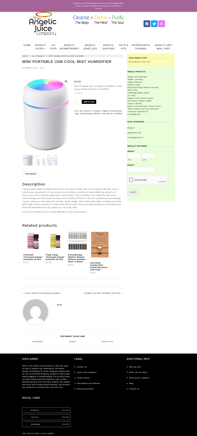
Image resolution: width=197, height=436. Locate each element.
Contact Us (82, 367)
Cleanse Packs (133, 85)
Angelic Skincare (108, 47)
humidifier (118, 113)
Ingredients (132, 133)
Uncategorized (133, 114)
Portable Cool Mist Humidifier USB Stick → (103, 293)
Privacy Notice (83, 378)
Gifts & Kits (123, 47)
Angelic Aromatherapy (69, 47)
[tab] (30, 173)
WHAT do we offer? (138, 372)
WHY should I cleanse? (139, 378)
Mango (72, 341)
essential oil (107, 113)
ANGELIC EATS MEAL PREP (163, 47)
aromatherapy (86, 113)
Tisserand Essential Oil (137, 111)
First (129, 160)
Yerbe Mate (107, 341)
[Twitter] (154, 23)
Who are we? (135, 367)
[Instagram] (161, 23)
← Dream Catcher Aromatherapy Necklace (41, 293)
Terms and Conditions (86, 372)
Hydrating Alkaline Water (138, 93)
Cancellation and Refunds (88, 383)
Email (131, 165)
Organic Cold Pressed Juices (140, 98)
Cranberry (37, 341)
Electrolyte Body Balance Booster (143, 87)
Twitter (34, 417)
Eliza (42, 68)
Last (144, 160)
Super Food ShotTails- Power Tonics (144, 106)
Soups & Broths (134, 103)
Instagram (35, 424)
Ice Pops (131, 95)
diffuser (97, 113)
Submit (133, 192)
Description (30, 174)
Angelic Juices (40, 47)
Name (131, 151)
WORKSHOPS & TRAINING (141, 47)
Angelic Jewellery (90, 47)
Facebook (35, 410)
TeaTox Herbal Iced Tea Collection (143, 109)
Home (27, 45)
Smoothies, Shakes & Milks (139, 101)
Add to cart (89, 102)
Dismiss (98, 8)
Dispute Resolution (85, 389)
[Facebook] (147, 23)
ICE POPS (53, 47)
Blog (129, 128)
